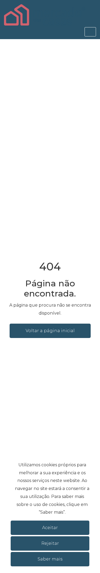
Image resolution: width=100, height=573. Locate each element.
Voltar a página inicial (50, 330)
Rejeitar (50, 543)
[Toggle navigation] (90, 31)
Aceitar (50, 527)
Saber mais (50, 559)
